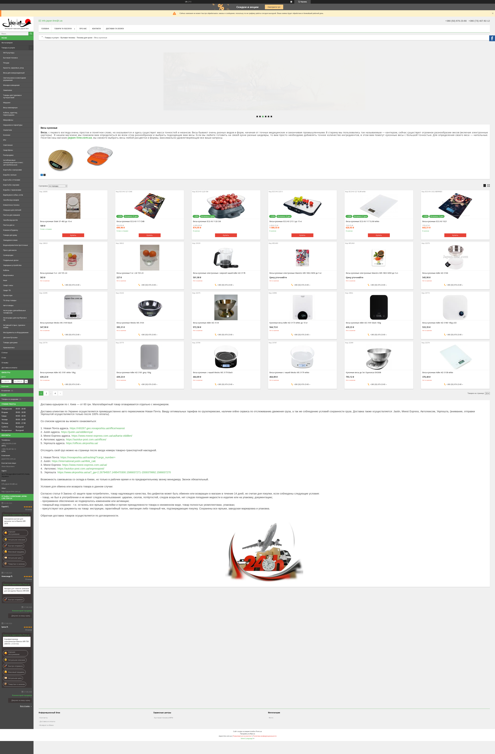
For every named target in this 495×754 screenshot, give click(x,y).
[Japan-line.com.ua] (17, 23)
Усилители (7, 130)
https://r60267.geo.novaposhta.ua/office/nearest (97, 428)
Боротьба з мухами (11, 185)
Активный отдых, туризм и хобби (14, 326)
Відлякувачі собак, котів (13, 195)
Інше (5, 280)
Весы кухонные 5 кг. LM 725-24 (53, 273)
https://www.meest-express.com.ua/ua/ (84, 464)
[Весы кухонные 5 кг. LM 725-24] (73, 257)
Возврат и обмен (47, 725)
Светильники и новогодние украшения (14, 79)
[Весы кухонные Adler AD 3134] (226, 307)
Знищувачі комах (10, 240)
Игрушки (6, 102)
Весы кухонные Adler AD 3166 (435, 273)
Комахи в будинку (10, 230)
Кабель (6, 270)
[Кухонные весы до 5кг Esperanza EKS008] (379, 357)
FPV (4, 140)
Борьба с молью (9, 175)
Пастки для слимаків (11, 215)
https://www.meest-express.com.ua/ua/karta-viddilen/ (102, 435)
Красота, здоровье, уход (13, 68)
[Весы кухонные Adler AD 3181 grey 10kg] (149, 357)
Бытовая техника (10, 58)
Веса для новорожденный (13, 73)
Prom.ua (259, 731)
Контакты (44, 718)
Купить (73, 235)
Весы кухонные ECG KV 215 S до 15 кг (285, 221)
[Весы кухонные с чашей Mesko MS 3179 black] (226, 357)
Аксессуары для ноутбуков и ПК (15, 319)
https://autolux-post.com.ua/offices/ (86, 439)
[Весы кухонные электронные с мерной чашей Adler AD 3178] (226, 257)
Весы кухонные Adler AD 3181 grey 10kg (134, 372)
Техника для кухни (84, 38)
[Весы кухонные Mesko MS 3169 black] (73, 307)
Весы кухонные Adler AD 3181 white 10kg (57, 372)
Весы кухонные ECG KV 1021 (434, 221)
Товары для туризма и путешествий (12, 96)
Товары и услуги (8, 47)
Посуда (6, 63)
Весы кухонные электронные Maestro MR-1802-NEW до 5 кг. (295, 273)
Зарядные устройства (12, 265)
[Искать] (31, 34)
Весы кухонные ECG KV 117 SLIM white (362, 221)
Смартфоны (8, 150)
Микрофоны (8, 120)
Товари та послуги (63, 29)
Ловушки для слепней (12, 210)
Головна (45, 29)
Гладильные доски (10, 260)
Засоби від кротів (10, 220)
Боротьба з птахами (11, 180)
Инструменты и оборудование (15, 332)
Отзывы (5, 362)
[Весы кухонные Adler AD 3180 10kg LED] (455, 307)
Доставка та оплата (115, 29)
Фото (271, 718)
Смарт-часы (8, 285)
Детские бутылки (10, 337)
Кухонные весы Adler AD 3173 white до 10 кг (288, 323)
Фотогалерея (7, 42)
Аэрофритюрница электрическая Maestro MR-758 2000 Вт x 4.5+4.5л (16, 641)
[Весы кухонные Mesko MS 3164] (149, 307)
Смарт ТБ (7, 290)
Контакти (96, 29)
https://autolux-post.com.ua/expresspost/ (80, 468)
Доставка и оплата (9, 367)
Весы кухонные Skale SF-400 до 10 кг (56, 221)
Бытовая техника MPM (163, 718)
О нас (4, 357)
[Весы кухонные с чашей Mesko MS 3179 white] (302, 357)
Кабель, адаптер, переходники (10, 113)
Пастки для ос (8, 225)
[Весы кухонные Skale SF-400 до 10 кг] (73, 206)
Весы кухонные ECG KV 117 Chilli (130, 221)
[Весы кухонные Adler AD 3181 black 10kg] (379, 307)
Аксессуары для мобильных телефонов (14, 311)
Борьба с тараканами (12, 190)
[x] (44, 175)
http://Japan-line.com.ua (11, 491)
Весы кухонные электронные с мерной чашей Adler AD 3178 (219, 273)
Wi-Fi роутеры (8, 53)
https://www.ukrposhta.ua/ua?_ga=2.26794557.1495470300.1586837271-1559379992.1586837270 (114, 472)
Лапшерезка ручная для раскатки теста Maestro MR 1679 (15, 521)
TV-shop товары (9, 300)
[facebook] (42, 175)
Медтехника (8, 275)
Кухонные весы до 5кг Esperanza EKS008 (363, 372)
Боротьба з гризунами (12, 170)
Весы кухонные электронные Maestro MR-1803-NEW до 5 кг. (372, 273)
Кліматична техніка (11, 205)
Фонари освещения (11, 85)
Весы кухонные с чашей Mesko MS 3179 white (289, 372)
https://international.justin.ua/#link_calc (74, 461)
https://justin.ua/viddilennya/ (77, 432)
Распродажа (8, 155)
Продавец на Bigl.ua (247, 734)
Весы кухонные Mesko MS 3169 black (56, 323)
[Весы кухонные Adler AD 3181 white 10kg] (73, 357)
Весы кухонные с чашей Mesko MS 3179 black (213, 372)
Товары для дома (10, 342)
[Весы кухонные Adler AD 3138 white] (455, 357)
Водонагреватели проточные (15, 245)
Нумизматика (8, 347)
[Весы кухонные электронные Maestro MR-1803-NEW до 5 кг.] (379, 257)
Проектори (7, 295)
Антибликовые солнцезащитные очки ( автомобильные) (13, 162)
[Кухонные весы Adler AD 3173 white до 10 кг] (302, 307)
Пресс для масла (9, 250)
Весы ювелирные (10, 107)
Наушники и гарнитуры (12, 125)
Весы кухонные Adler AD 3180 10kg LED (439, 323)
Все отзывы (25, 706)
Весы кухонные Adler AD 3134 (206, 323)
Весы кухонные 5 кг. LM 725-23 (130, 273)
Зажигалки (7, 90)
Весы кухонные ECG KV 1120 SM (207, 221)
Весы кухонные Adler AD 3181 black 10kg (363, 323)
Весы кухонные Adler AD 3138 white (437, 372)
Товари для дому (10, 235)
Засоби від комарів (11, 200)
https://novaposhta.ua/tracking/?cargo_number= (88, 457)
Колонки (6, 135)
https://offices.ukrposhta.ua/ (82, 443)
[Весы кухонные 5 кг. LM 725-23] (149, 257)
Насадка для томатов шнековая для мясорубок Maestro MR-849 (16, 590)
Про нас (83, 29)
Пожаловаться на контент (242, 736)
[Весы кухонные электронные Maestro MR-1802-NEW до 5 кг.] (302, 257)
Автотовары (8, 305)
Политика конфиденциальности (265, 736)
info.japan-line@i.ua (9, 484)
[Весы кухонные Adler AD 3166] (455, 257)
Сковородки (8, 255)
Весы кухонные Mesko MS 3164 (130, 323)
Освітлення (8, 145)
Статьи (4, 352)
